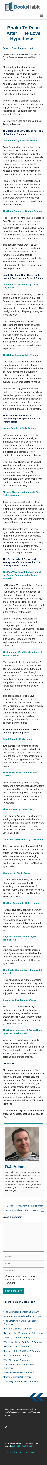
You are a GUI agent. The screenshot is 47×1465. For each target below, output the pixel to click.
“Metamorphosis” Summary (17, 1377)
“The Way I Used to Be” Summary (20, 1381)
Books (6, 48)
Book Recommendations (24, 48)
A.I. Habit (16, 1446)
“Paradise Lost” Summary (16, 1346)
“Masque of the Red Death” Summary (22, 1351)
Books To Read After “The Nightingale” (22, 1210)
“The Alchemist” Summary (16, 1360)
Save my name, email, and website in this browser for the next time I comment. (24, 1279)
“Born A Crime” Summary (16, 1355)
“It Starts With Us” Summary (17, 1328)
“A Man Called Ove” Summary (18, 1372)
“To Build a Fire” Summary (16, 1337)
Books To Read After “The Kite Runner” (25, 1206)
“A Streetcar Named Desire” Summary (22, 1316)
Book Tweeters (28, 1446)
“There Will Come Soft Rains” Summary (23, 1342)
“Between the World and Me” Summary (23, 1333)
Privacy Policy (11, 1452)
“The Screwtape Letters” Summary (21, 1312)
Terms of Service (27, 1452)
